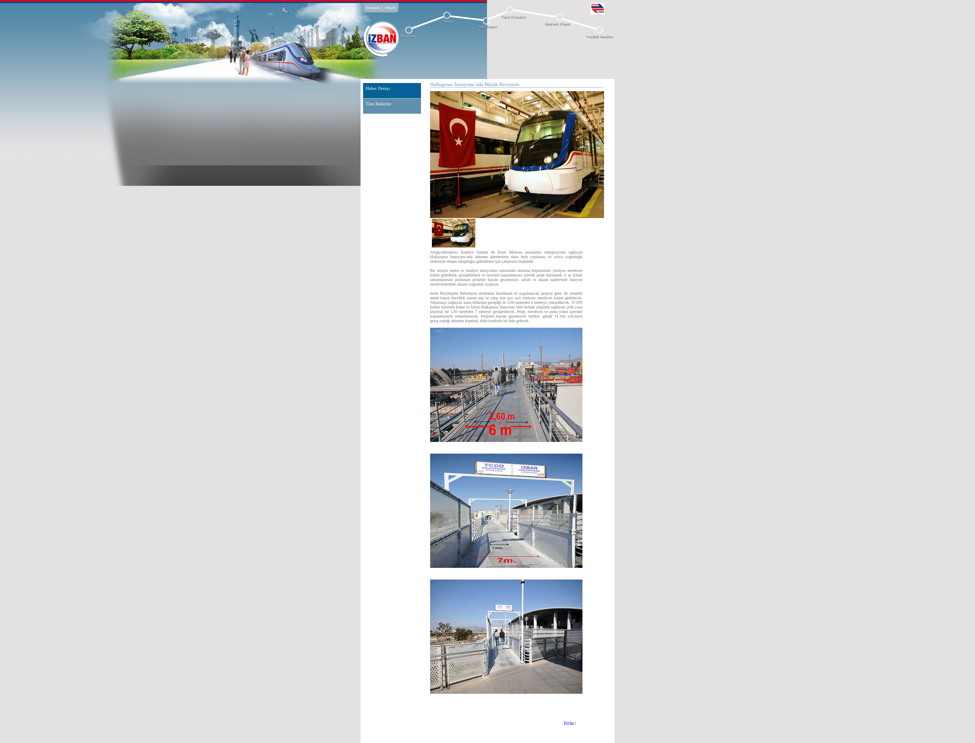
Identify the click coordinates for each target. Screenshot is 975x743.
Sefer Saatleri (488, 27)
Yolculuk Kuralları (600, 37)
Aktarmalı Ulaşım (558, 24)
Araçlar (448, 21)
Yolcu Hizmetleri (514, 17)
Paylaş (569, 723)
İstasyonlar (407, 36)
